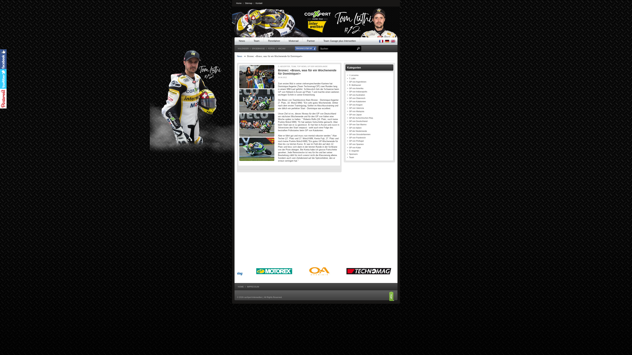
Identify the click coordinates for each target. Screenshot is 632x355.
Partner (311, 40)
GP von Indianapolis (358, 92)
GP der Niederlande (358, 131)
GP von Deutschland (358, 121)
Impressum (253, 287)
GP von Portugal (356, 141)
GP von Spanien (356, 144)
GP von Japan (355, 115)
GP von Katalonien (357, 101)
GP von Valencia (356, 108)
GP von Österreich (357, 98)
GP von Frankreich (357, 138)
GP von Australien (357, 95)
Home (239, 3)
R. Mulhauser (355, 85)
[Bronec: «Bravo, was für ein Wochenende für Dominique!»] (257, 76)
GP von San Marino (358, 124)
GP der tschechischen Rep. (361, 118)
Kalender (243, 48)
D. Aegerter (354, 151)
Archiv (282, 48)
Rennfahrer (274, 40)
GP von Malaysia (356, 111)
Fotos (271, 48)
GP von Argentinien (357, 82)
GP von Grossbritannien (359, 134)
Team (257, 40)
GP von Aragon (356, 105)
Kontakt (259, 3)
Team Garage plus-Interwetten (339, 40)
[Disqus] (289, 217)
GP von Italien (355, 128)
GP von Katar (355, 147)
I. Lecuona (353, 75)
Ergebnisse (258, 48)
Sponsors (353, 154)
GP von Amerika (356, 88)
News (242, 40)
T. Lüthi (352, 78)
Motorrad (293, 40)
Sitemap (248, 3)
